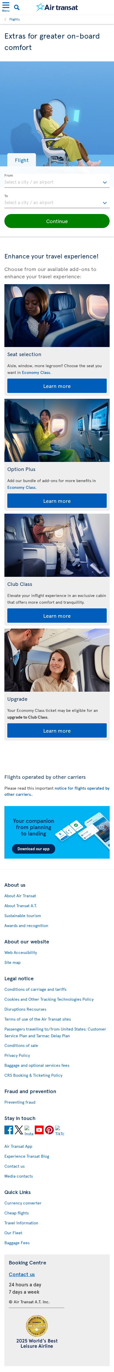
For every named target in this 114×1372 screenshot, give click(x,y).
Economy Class (36, 372)
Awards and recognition (26, 925)
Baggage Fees (17, 1242)
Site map (12, 962)
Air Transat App (18, 1146)
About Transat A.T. (20, 905)
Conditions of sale (21, 1045)
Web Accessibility (20, 952)
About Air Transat (20, 895)
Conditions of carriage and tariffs (35, 989)
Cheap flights (16, 1213)
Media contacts (18, 1176)
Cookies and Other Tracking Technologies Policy (49, 999)
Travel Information (21, 1223)
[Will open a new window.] (8, 1131)
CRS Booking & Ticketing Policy (33, 1075)
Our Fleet (13, 1232)
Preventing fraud (19, 1102)
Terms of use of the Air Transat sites (37, 1019)
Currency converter (23, 1203)
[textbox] (57, 181)
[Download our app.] (57, 857)
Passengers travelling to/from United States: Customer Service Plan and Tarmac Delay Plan (55, 1032)
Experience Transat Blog (26, 1156)
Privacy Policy (17, 1055)
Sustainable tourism (22, 915)
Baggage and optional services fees (36, 1065)
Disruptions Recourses (25, 1009)
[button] (21, 159)
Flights (14, 19)
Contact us (14, 1166)
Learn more (57, 385)
